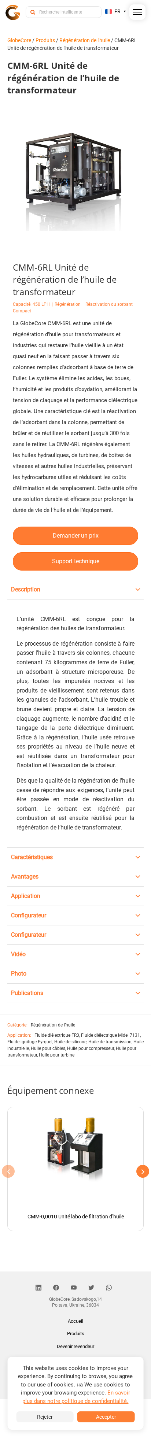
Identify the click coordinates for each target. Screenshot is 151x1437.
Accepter (106, 1417)
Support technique (75, 561)
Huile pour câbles (48, 1048)
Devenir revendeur (75, 1346)
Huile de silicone (70, 1041)
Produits (75, 1333)
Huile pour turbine (56, 1055)
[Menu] (137, 13)
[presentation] (8, 1171)
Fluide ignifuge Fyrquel (29, 1041)
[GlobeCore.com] (12, 12)
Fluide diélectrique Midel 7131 (110, 1035)
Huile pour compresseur (90, 1048)
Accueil (75, 1321)
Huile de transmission (110, 1041)
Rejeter (45, 1417)
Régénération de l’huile (53, 1025)
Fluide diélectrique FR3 (56, 1035)
